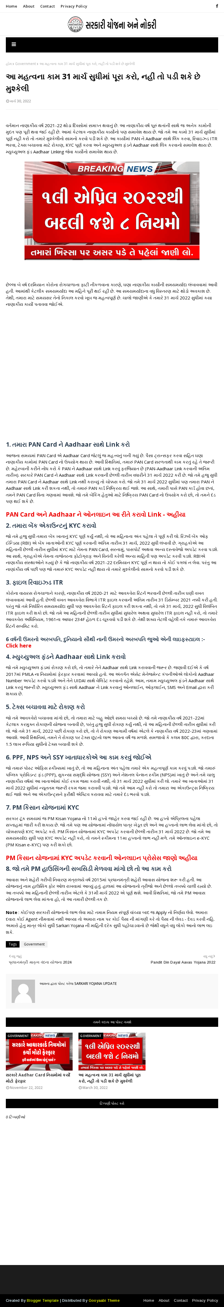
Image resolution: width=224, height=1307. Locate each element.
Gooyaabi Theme (104, 1300)
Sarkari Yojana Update (95, 983)
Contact (47, 6)
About (28, 6)
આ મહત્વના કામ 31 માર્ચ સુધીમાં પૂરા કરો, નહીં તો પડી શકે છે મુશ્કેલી (109, 1078)
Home (11, 6)
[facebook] (216, 6)
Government (25, 63)
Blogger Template (43, 1300)
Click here (19, 645)
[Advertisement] (112, 377)
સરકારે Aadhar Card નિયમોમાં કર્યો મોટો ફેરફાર (38, 1078)
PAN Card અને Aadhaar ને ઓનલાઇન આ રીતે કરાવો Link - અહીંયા (96, 514)
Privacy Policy (74, 6)
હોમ (9, 63)
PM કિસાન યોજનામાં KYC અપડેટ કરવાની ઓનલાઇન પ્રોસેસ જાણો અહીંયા (101, 858)
